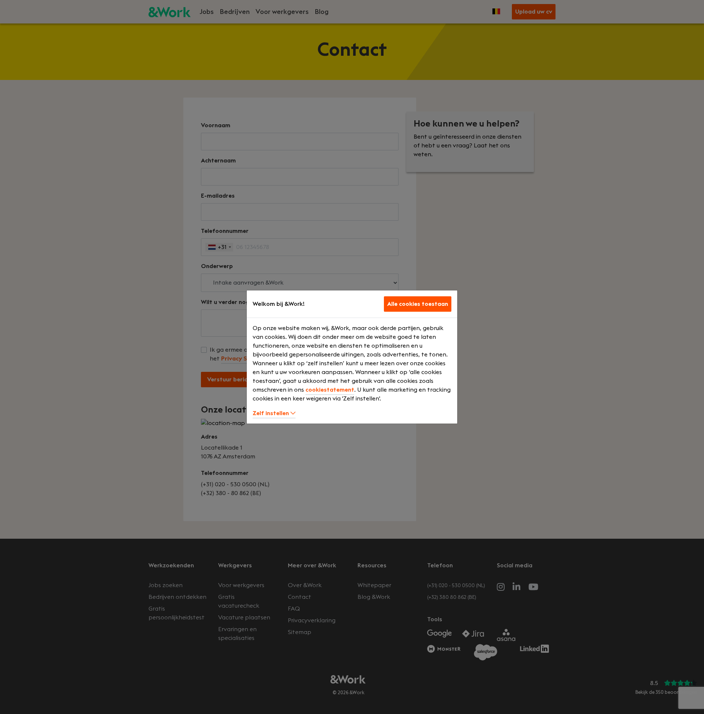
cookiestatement (329, 390)
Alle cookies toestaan (417, 304)
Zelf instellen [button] (271, 413)
